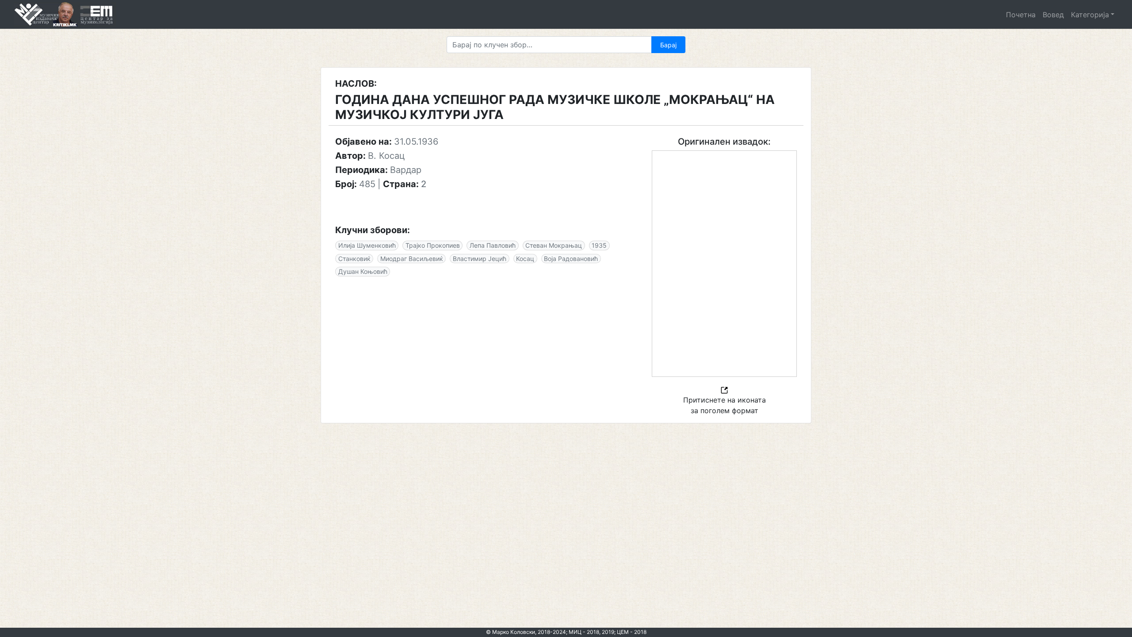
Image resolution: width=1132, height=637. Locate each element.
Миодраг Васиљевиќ (411, 258)
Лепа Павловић (493, 245)
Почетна (1021, 14)
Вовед (1053, 14)
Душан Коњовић (362, 271)
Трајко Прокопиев (432, 245)
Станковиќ (354, 258)
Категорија (1090, 14)
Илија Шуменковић (367, 245)
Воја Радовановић (571, 258)
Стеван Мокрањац (553, 245)
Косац (525, 258)
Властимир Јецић (479, 258)
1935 (599, 245)
